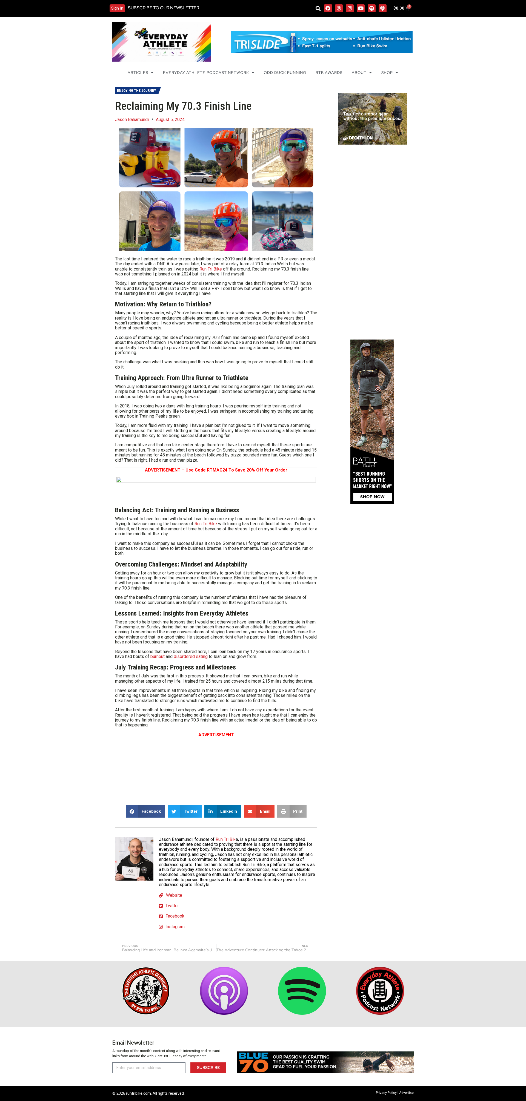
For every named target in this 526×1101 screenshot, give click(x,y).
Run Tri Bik (226, 839)
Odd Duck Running (285, 72)
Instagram (175, 926)
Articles (138, 72)
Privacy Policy (386, 1093)
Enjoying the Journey (136, 90)
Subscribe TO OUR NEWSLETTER (163, 8)
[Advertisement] (216, 767)
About (359, 72)
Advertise (406, 1093)
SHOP (387, 72)
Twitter (172, 905)
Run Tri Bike (210, 269)
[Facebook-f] (328, 8)
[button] (318, 8)
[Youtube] (361, 8)
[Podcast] (383, 8)
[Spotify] (372, 8)
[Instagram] (350, 8)
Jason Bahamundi (132, 119)
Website (174, 895)
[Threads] (339, 8)
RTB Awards (329, 72)
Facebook (174, 916)
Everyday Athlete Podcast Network (206, 72)
